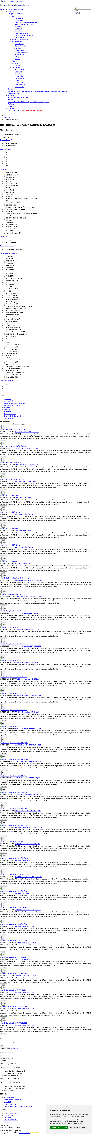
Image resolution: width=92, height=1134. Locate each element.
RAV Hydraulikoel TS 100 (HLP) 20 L (27, 432)
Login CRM (7, 1102)
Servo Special (19, 37)
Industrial (18, 29)
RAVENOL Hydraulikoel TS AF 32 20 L (27, 959)
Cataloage (14, 93)
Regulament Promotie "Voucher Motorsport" (18, 1106)
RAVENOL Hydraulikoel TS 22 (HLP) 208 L (28, 877)
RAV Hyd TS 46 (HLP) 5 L (23, 564)
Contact (11, 106)
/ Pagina (22, 424)
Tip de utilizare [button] (5, 140)
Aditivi (17, 59)
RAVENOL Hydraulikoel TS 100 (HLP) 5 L (28, 794)
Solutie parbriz (20, 54)
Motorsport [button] (11, 95)
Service (17, 65)
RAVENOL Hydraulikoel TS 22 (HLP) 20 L (28, 860)
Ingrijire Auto (19, 50)
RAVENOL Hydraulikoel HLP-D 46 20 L (27, 712)
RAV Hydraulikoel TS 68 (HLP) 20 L (26, 465)
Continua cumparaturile (7, 1058)
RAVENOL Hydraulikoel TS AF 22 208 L (28, 943)
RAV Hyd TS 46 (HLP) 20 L (23, 531)
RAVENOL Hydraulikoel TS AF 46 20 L (27, 992)
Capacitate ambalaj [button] (6, 381)
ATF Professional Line (11, 1120)
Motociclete (19, 31)
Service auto (19, 87)
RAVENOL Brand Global (22, 91)
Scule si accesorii (21, 52)
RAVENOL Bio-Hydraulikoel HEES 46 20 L (28, 580)
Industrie (18, 80)
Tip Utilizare (16, 67)
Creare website (24, 1133)
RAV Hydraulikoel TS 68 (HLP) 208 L (27, 481)
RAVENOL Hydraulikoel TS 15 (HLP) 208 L (28, 827)
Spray (17, 57)
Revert (3, 426)
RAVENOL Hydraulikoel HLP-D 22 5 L (27, 613)
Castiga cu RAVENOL (15, 110)
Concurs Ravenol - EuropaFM (32, 110)
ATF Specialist (37, 102)
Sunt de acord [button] (56, 1127)
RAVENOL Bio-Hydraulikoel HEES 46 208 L (29, 597)
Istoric (10, 97)
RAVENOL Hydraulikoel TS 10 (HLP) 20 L (28, 745)
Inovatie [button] (10, 100)
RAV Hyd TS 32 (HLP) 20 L (23, 498)
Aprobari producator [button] (7, 246)
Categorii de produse (15, 14)
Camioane (18, 72)
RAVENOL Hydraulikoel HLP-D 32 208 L (28, 695)
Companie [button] (11, 89)
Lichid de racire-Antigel (20, 39)
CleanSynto (28, 102)
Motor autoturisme (21, 33)
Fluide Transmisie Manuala (24, 24)
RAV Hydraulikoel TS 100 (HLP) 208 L (27, 448)
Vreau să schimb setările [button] (77, 1127)
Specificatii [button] (4, 169)
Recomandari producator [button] (8, 253)
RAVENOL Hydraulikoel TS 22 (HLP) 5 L (28, 893)
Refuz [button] (65, 1127)
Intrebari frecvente (10, 1104)
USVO (23, 102)
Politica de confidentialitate (13, 1100)
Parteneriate (24, 97)
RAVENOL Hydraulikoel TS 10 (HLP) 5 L (27, 778)
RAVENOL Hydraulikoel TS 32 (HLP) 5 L (28, 910)
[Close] (1, 1046)
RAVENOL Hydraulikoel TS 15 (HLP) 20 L (28, 811)
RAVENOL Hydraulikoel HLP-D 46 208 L (28, 728)
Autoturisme (19, 69)
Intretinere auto (17, 48)
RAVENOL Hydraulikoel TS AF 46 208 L (28, 1009)
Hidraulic (18, 27)
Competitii (16, 97)
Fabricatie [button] (3, 236)
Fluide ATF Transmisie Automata (26, 22)
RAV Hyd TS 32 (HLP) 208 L (24, 514)
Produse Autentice (14, 102)
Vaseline (14, 61)
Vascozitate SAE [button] (5, 149)
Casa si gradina (20, 85)
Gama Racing (19, 44)
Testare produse (48, 91)
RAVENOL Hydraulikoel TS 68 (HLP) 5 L (28, 926)
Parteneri (11, 104)
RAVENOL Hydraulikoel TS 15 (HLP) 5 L (27, 844)
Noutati (20, 93)
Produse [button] (11, 11)
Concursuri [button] (11, 108)
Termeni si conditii (10, 1097)
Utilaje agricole (20, 78)
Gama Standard (20, 46)
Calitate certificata (36, 91)
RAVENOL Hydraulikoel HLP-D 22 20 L (27, 629)
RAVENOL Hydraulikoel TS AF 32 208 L (28, 976)
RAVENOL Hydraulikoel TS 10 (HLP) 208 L (28, 761)
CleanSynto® (8, 1115)
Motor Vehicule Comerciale (24, 35)
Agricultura (19, 18)
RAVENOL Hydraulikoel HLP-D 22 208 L (28, 646)
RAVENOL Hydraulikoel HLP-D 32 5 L (27, 662)
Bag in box (45, 102)
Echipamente (16, 63)
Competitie (19, 82)
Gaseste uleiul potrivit (15, 9)
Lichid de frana (17, 42)
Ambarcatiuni (19, 20)
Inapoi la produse (5, 1048)
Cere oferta (3, 440)
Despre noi (11, 91)
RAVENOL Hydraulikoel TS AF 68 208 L (28, 1025)
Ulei (13, 16)
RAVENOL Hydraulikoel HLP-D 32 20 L (27, 679)
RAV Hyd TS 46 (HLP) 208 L (24, 547)
